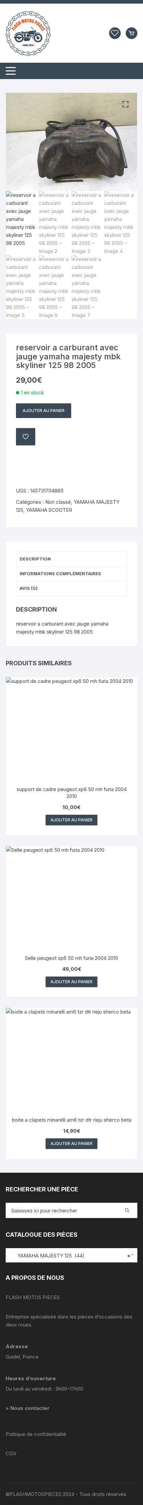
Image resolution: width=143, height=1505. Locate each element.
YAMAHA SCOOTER (49, 510)
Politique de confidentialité (36, 1434)
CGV (11, 1453)
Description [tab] (35, 558)
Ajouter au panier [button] (71, 819)
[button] (125, 104)
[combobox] (71, 1255)
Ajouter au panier (44, 410)
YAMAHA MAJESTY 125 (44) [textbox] (69, 1255)
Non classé (58, 502)
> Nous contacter (28, 1408)
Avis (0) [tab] (29, 588)
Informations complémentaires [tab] (60, 573)
